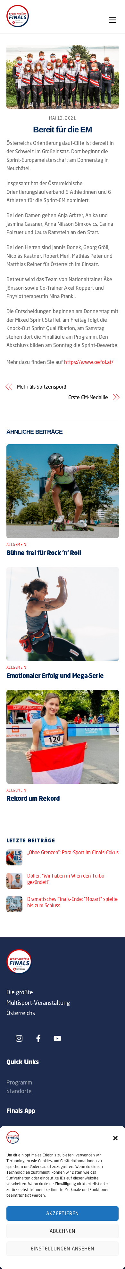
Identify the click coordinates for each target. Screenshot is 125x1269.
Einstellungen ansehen (62, 1249)
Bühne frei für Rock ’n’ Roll (43, 553)
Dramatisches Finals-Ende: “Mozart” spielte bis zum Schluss (72, 902)
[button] (115, 1138)
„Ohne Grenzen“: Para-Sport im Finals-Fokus (73, 852)
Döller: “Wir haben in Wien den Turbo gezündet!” (65, 879)
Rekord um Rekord (33, 799)
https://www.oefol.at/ (88, 362)
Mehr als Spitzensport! (41, 386)
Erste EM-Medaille (88, 397)
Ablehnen (62, 1231)
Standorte (19, 1090)
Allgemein (16, 544)
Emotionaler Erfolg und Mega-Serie (55, 676)
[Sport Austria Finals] (17, 25)
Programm (19, 1082)
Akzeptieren (62, 1213)
